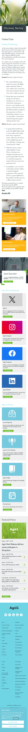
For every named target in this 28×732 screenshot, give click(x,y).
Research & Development (7, 630)
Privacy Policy (18, 661)
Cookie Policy (16, 718)
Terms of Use (17, 664)
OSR (3, 664)
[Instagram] (9, 614)
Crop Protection (18, 628)
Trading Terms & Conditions (18, 672)
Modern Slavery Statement (20, 678)
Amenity (3, 677)
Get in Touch (8, 281)
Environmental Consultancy (18, 651)
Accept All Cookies (12, 722)
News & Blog (4, 643)
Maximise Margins (9, 249)
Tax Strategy (17, 689)
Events (3, 640)
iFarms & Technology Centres (6, 634)
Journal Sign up (8, 431)
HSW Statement (18, 687)
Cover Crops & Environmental (5, 673)
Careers (3, 646)
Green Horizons (18, 647)
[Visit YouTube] (17, 614)
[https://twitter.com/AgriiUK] (5, 614)
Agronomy (17, 622)
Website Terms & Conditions (18, 668)
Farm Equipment (18, 642)
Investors (4, 649)
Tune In (6, 458)
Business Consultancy (19, 625)
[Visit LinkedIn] (13, 614)
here (3, 190)
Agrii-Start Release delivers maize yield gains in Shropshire (13, 547)
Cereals (3, 661)
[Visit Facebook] (21, 614)
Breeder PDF (6, 193)
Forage (3, 670)
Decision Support (18, 654)
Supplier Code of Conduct (20, 675)
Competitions (17, 696)
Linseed (3, 667)
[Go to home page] (6, 3)
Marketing (17, 639)
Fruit (3, 685)
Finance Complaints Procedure (19, 693)
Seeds (16, 633)
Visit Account (8, 316)
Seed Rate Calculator (10, 223)
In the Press (4, 654)
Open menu (24, 3)
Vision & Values (5, 628)
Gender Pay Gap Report (20, 681)
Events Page (7, 509)
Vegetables (4, 683)
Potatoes (3, 680)
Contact (3, 637)
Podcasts (3, 652)
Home (3, 622)
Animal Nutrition (18, 636)
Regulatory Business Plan (20, 684)
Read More (6, 596)
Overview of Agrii (5, 625)
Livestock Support (5, 688)
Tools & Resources (19, 645)
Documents (7, 485)
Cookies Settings (13, 726)
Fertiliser (17, 630)
